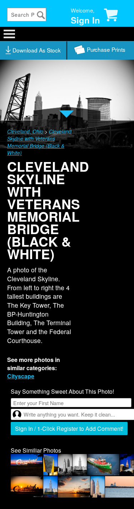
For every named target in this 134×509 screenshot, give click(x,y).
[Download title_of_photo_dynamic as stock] (33, 50)
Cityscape (20, 376)
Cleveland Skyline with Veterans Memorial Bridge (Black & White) (39, 142)
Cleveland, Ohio (25, 131)
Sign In (85, 20)
